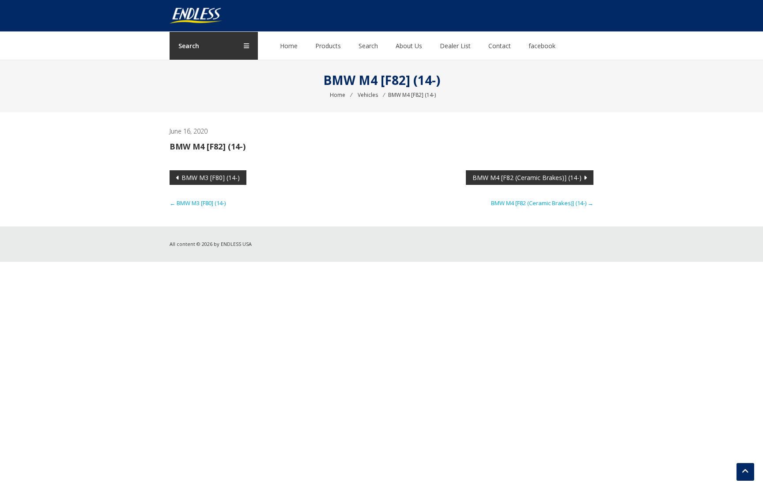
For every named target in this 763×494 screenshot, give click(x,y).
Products (328, 46)
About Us (409, 46)
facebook (542, 46)
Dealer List (455, 46)
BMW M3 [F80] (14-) (210, 177)
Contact (499, 46)
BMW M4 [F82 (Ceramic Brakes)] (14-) (527, 177)
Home (289, 46)
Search (368, 46)
